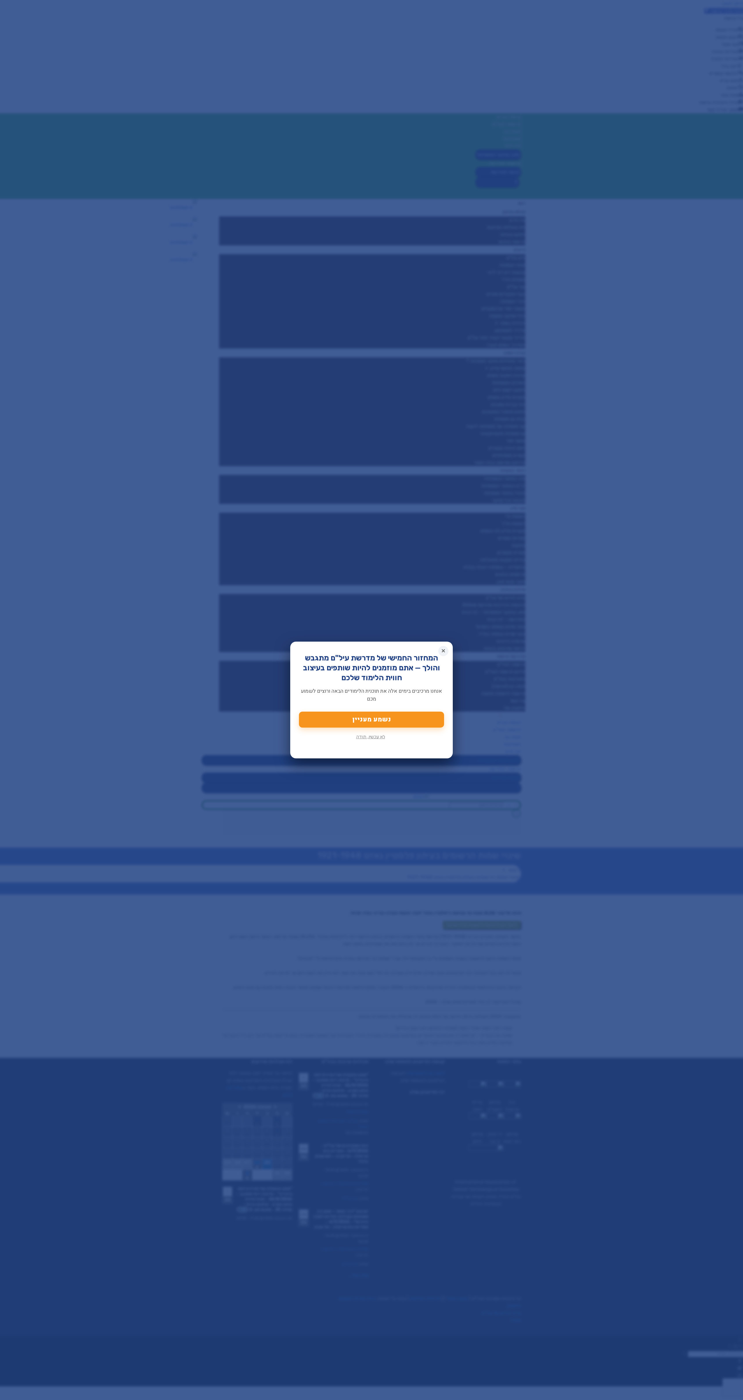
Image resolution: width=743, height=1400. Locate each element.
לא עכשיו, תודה (370, 737)
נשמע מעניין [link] (371, 719)
